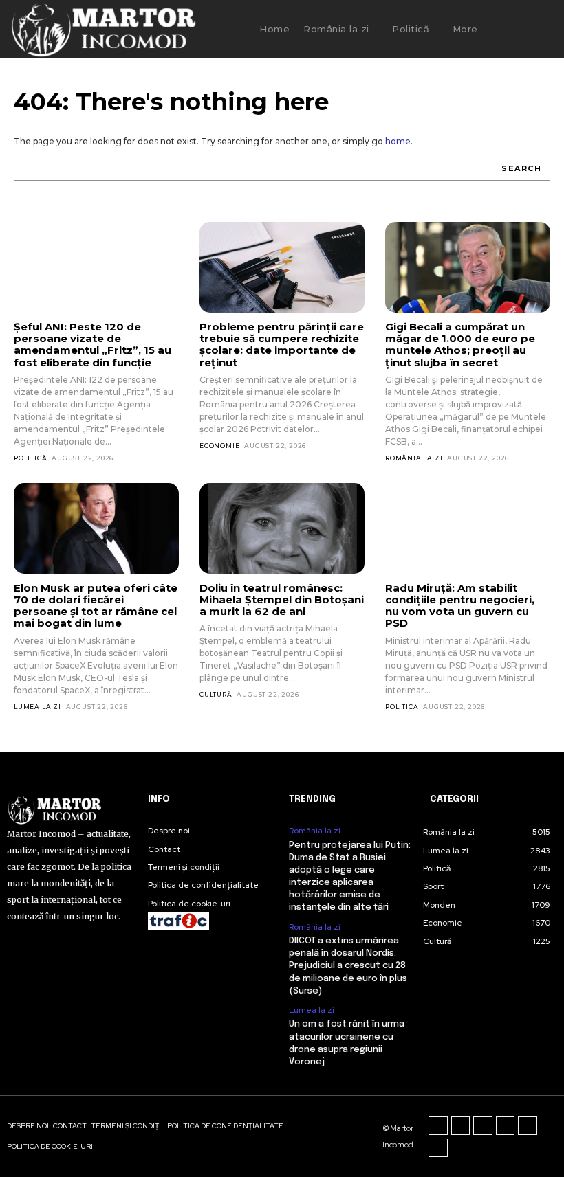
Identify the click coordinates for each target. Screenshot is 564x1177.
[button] (513, 28)
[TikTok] (482, 1125)
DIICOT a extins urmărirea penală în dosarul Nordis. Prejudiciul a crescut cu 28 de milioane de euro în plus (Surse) (348, 966)
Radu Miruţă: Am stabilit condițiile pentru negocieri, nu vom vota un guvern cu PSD (459, 605)
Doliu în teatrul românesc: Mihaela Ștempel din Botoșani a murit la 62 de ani (281, 599)
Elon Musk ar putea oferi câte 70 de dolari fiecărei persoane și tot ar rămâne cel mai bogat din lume (95, 605)
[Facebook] (438, 1125)
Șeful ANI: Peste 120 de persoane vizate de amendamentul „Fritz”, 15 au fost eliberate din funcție (92, 344)
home (398, 141)
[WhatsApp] (438, 1148)
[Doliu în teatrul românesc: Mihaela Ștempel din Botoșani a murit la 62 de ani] (282, 528)
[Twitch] (505, 1125)
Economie (219, 445)
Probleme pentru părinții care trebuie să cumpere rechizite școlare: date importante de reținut (281, 344)
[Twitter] (527, 1125)
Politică (30, 458)
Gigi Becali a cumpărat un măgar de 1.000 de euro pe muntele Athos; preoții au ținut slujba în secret (460, 344)
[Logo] (103, 29)
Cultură (215, 694)
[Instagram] (460, 1125)
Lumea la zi (37, 706)
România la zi (413, 458)
